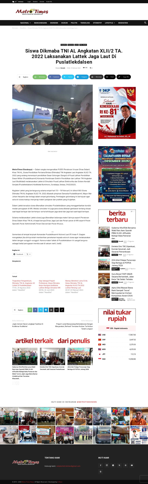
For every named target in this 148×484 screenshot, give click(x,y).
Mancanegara (40, 23)
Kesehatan (123, 23)
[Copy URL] (62, 310)
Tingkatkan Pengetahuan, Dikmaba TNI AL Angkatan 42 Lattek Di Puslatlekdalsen (23, 283)
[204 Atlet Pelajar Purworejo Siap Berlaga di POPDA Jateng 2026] (80, 356)
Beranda (15, 28)
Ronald (63, 68)
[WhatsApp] (30, 310)
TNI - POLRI (83, 45)
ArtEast (59, 482)
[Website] (125, 465)
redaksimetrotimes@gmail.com (68, 466)
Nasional (24, 23)
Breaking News (72, 364)
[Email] (56, 310)
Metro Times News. (28, 482)
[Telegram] (46, 310)
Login (29, 1)
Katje (120, 254)
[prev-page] (13, 383)
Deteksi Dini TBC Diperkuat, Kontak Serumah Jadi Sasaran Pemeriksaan (123, 249)
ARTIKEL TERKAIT (34, 341)
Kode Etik (49, 1)
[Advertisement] (94, 11)
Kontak (42, 1)
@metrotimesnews (87, 402)
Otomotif (97, 23)
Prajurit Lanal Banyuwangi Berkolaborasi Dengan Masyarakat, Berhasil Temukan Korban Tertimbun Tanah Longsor (74, 326)
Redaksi (35, 1)
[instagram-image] (9, 416)
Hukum (64, 23)
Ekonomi (54, 23)
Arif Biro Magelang (122, 299)
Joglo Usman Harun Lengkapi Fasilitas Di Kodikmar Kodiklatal (27, 325)
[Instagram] (107, 465)
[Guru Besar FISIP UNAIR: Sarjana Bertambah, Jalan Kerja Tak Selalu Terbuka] (104, 278)
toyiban (122, 268)
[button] (145, 23)
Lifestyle (109, 23)
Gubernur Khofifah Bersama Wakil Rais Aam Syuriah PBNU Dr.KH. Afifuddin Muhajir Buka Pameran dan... (124, 233)
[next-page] (17, 383)
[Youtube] (132, 465)
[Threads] (100, 471)
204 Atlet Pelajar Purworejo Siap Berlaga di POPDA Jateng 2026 (124, 263)
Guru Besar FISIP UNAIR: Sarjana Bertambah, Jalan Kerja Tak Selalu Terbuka (123, 276)
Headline (23, 28)
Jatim (76, 45)
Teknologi (85, 23)
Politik (74, 23)
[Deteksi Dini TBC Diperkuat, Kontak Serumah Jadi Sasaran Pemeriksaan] (52, 356)
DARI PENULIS (74, 341)
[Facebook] (35, 310)
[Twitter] (40, 310)
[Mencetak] (51, 310)
